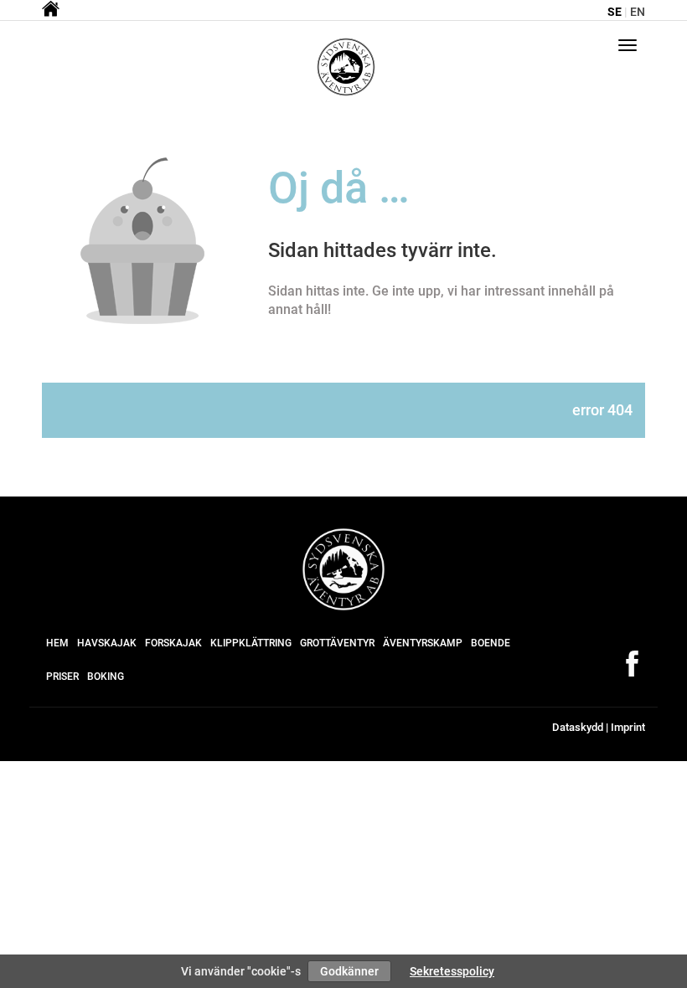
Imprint (628, 727)
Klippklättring (251, 643)
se (614, 11)
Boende (490, 643)
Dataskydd (577, 727)
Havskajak (107, 643)
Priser (62, 676)
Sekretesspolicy (452, 971)
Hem (57, 643)
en (637, 11)
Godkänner (349, 971)
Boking (105, 676)
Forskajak (173, 643)
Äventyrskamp (422, 643)
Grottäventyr (337, 643)
